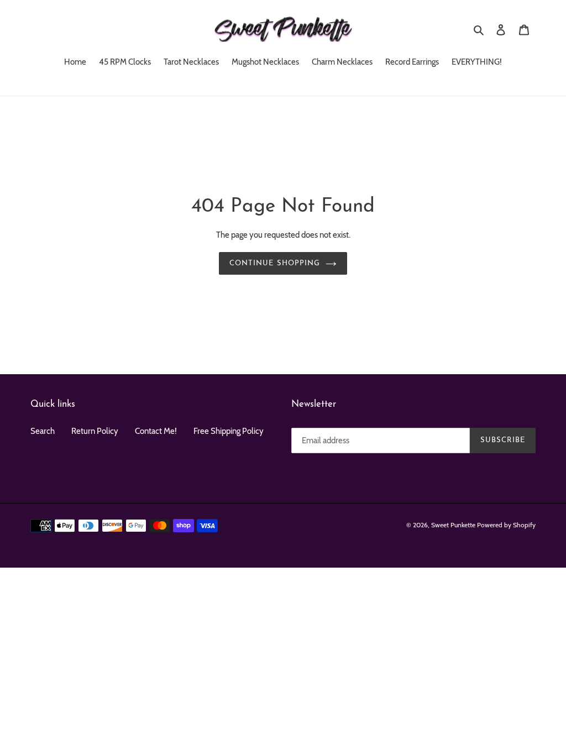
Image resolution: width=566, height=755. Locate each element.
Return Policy (94, 431)
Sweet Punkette (453, 525)
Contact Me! (156, 431)
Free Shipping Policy (228, 431)
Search (42, 431)
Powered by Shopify (506, 525)
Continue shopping (274, 263)
